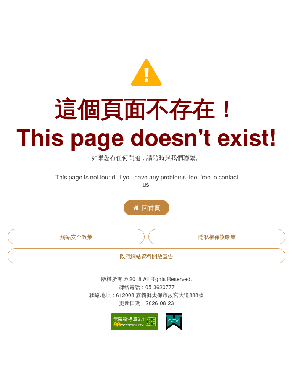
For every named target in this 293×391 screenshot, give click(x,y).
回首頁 (151, 207)
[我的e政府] (174, 321)
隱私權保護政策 (217, 237)
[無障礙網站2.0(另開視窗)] (134, 321)
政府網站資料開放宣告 (146, 256)
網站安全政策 (76, 237)
